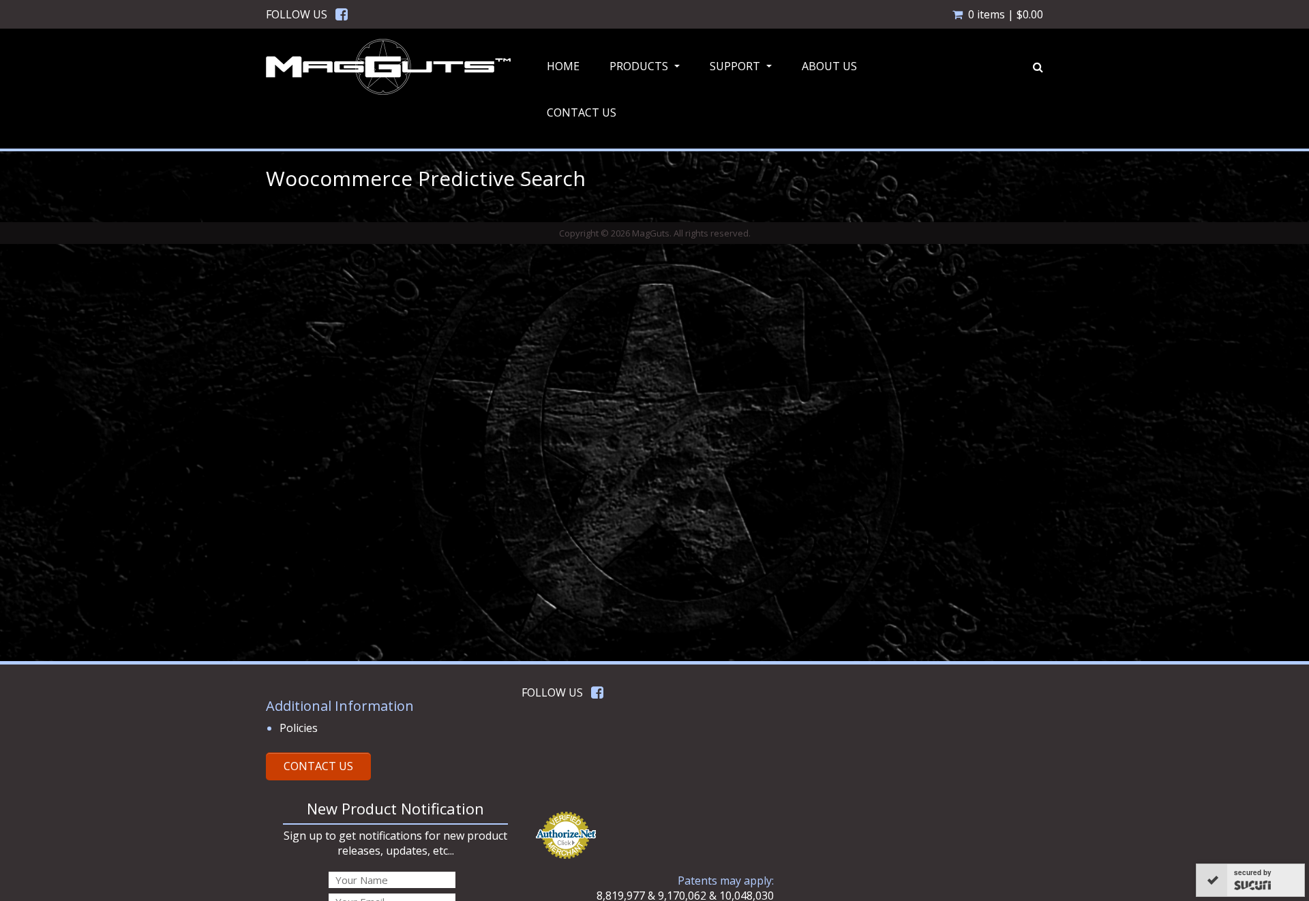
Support (742, 70)
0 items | (1005, 14)
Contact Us (581, 112)
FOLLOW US (296, 14)
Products (646, 70)
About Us (829, 66)
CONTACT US (318, 766)
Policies (299, 727)
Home (563, 66)
